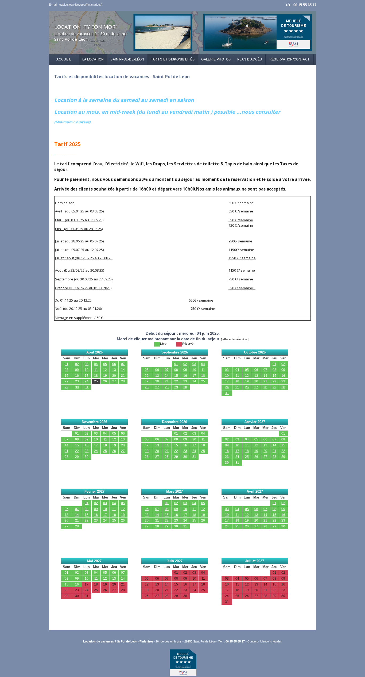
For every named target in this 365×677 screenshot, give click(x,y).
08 (66, 370)
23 (77, 381)
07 (123, 364)
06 (114, 364)
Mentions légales (271, 641)
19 (105, 376)
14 (123, 370)
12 (105, 370)
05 (105, 364)
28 (123, 381)
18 (96, 376)
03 (86, 364)
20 (114, 376)
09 (77, 370)
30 (77, 387)
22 (66, 381)
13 (114, 370)
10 (86, 370)
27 (114, 381)
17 (86, 376)
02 (77, 364)
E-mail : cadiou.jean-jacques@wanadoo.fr (76, 4)
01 (66, 364)
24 (86, 381)
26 (105, 381)
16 (77, 376)
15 (66, 376)
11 (96, 370)
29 (66, 387)
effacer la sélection (235, 339)
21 (123, 376)
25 (96, 381)
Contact (252, 641)
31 (86, 387)
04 (96, 364)
